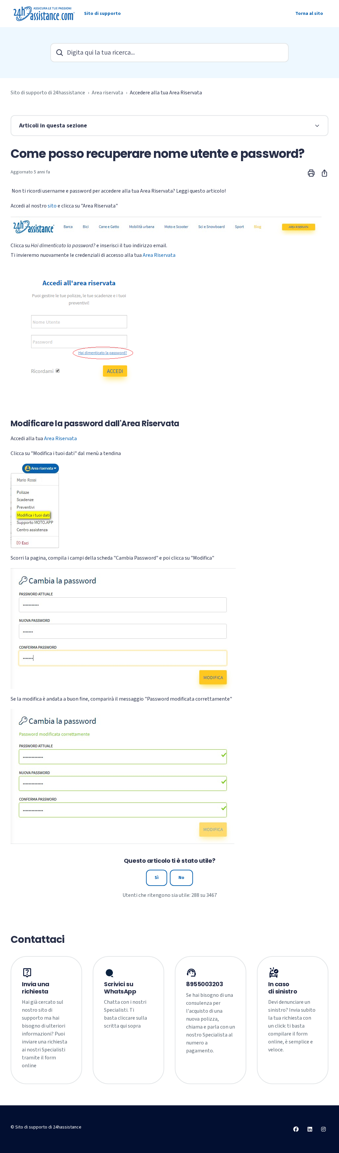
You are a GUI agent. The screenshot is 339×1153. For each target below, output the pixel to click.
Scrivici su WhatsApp (120, 988)
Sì (157, 877)
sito (52, 205)
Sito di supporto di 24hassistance (48, 92)
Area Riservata (159, 255)
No (181, 877)
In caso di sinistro (282, 988)
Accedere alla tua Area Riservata (166, 92)
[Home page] (45, 13)
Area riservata (107, 92)
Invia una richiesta (35, 988)
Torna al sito (309, 13)
